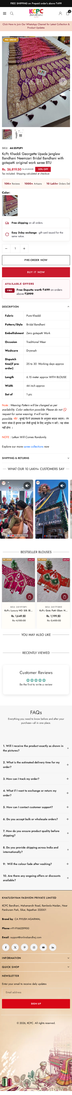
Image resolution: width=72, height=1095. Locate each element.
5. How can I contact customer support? (28, 807)
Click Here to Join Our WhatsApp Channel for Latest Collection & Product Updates (36, 26)
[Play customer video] (16, 509)
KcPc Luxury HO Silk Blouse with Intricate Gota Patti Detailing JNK (18, 610)
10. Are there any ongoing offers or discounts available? (31, 878)
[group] (36, 81)
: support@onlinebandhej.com (25, 937)
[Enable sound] (27, 486)
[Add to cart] (29, 597)
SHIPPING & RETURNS (15, 458)
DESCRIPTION (10, 307)
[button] (63, 82)
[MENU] (4, 13)
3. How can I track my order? (21, 779)
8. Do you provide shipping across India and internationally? (30, 849)
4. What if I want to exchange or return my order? (29, 793)
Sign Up (36, 1003)
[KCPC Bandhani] (36, 12)
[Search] (11, 13)
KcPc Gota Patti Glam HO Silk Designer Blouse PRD (53, 610)
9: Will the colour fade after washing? (27, 864)
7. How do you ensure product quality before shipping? (31, 833)
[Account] (60, 13)
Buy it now (36, 272)
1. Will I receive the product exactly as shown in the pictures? (33, 748)
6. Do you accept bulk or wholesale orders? (30, 819)
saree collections (33, 447)
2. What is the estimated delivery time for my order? (31, 764)
